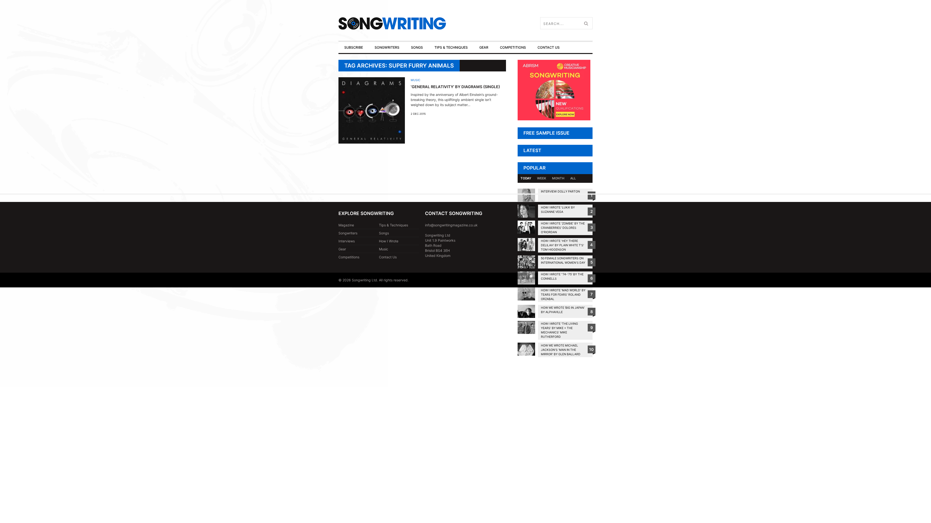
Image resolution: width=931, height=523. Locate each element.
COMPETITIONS (513, 47)
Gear (342, 249)
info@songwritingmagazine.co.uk (451, 225)
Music (415, 80)
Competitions (348, 257)
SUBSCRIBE (353, 47)
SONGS (417, 47)
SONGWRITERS (387, 47)
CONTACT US (549, 47)
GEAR (483, 47)
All (573, 178)
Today (526, 178)
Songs (384, 233)
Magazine (346, 225)
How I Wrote (388, 241)
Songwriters (347, 233)
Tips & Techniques (393, 225)
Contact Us (388, 257)
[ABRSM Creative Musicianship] (554, 119)
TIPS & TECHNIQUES (451, 47)
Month (558, 178)
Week (541, 178)
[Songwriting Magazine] (421, 23)
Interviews (346, 241)
